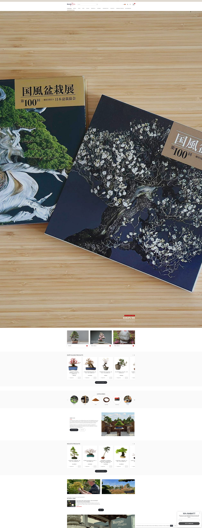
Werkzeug (93, 8)
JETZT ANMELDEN (189, 523)
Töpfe (79, 8)
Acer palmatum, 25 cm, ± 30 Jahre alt (90, 461)
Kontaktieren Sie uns (131, 0)
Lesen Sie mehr (79, 506)
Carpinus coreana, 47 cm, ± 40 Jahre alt (121, 461)
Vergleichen (72, 377)
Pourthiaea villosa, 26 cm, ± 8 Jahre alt (106, 372)
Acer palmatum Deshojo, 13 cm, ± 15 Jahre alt (74, 372)
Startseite (69, 8)
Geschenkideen (128, 8)
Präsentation (105, 8)
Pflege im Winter (70, 10)
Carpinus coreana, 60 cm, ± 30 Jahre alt (74, 461)
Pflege (87, 8)
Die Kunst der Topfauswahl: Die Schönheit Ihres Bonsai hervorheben (87, 501)
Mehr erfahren (74, 429)
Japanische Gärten (120, 8)
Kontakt (82, 429)
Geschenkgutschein (122, 0)
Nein (175, 525)
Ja (171, 525)
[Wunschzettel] (130, 4)
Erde (83, 8)
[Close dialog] (200, 513)
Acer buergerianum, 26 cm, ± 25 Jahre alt (90, 372)
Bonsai (74, 8)
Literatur (112, 8)
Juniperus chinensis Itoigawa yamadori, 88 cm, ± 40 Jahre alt (106, 461)
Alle (100, 509)
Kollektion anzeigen (100, 382)
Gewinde (99, 8)
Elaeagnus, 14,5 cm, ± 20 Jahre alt (121, 372)
